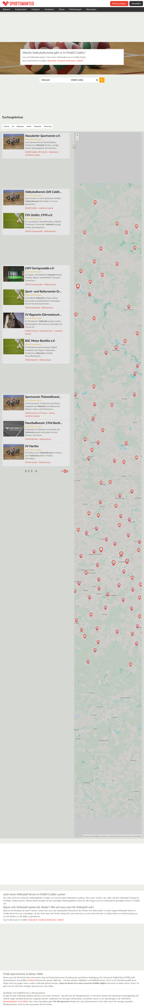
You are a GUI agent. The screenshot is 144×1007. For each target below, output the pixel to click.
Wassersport (91, 9)
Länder (29, 126)
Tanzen (61, 9)
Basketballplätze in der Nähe (15, 1002)
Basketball (51, 61)
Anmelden (136, 4)
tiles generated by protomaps (116, 836)
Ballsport (6, 9)
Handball (61, 61)
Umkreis (6, 126)
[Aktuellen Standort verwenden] (97, 80)
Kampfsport (49, 9)
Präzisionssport (75, 9)
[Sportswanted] (18, 3)
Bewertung (48, 126)
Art (13, 126)
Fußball (79, 61)
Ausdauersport (21, 9)
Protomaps (128, 836)
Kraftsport (36, 9)
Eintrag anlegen (119, 4)
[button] (101, 483)
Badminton (70, 61)
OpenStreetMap (136, 836)
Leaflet (86, 836)
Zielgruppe (20, 126)
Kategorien (37, 126)
